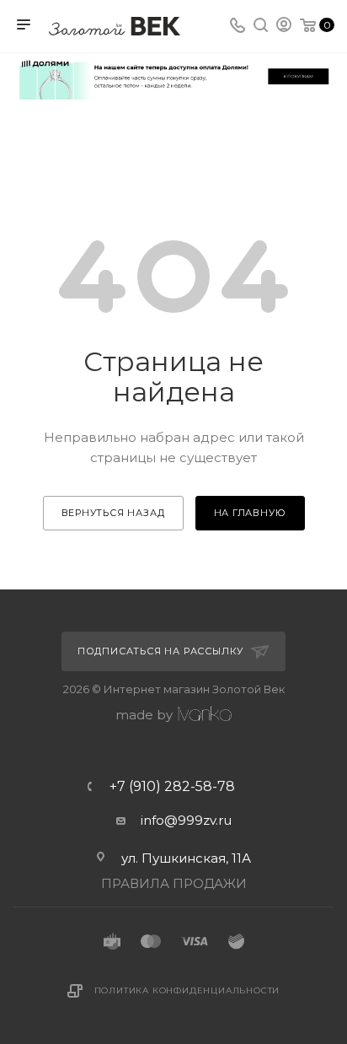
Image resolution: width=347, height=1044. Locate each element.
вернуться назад (113, 513)
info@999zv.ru (186, 820)
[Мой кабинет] (283, 27)
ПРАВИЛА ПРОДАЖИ (174, 883)
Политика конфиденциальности (187, 990)
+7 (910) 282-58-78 (172, 787)
